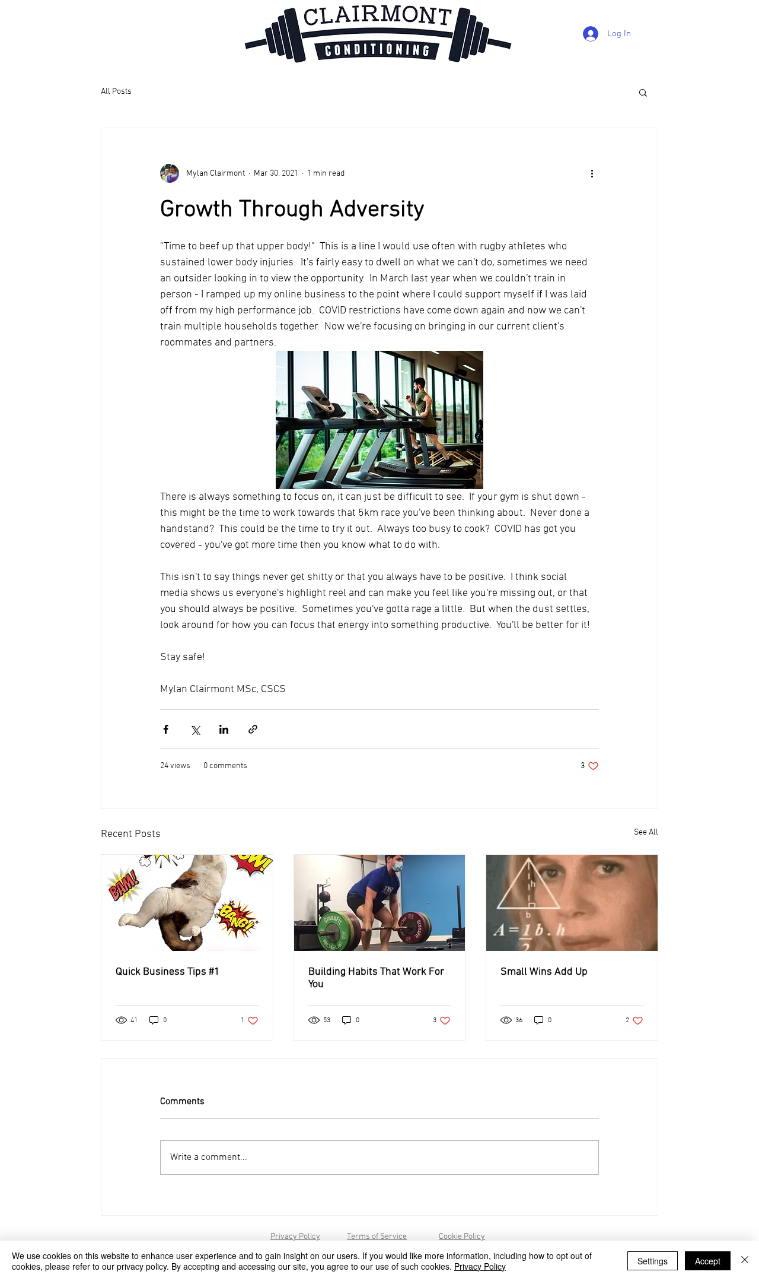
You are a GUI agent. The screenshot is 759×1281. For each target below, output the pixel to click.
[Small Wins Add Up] (572, 903)
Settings (652, 1261)
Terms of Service (377, 1237)
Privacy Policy (295, 1237)
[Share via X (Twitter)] (194, 729)
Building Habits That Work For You (376, 978)
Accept (707, 1261)
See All (646, 832)
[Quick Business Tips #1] (187, 903)
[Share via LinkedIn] (223, 729)
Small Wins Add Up (544, 972)
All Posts (116, 92)
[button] (643, 92)
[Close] (745, 1261)
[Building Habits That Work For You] (379, 903)
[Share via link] (253, 729)
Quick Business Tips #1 (168, 972)
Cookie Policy (462, 1237)
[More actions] (592, 173)
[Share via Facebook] (165, 729)
